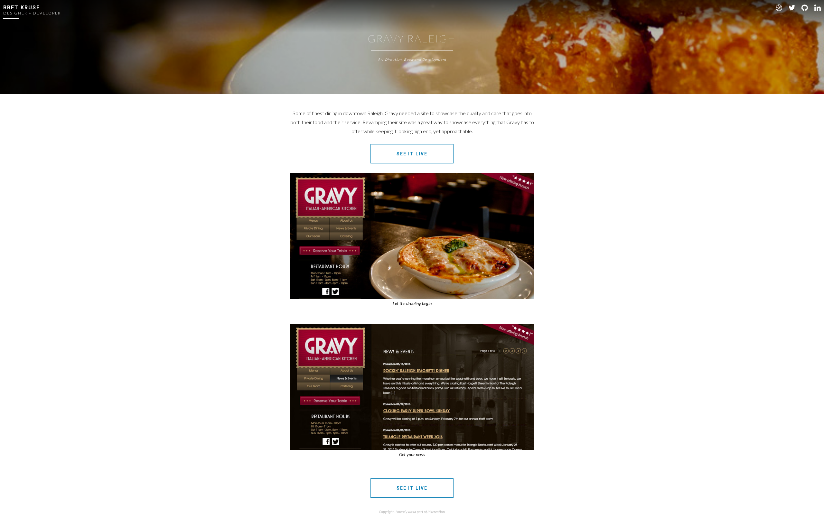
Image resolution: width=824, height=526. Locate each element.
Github (804, 8)
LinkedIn (817, 8)
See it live (412, 153)
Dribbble (779, 8)
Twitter (792, 8)
